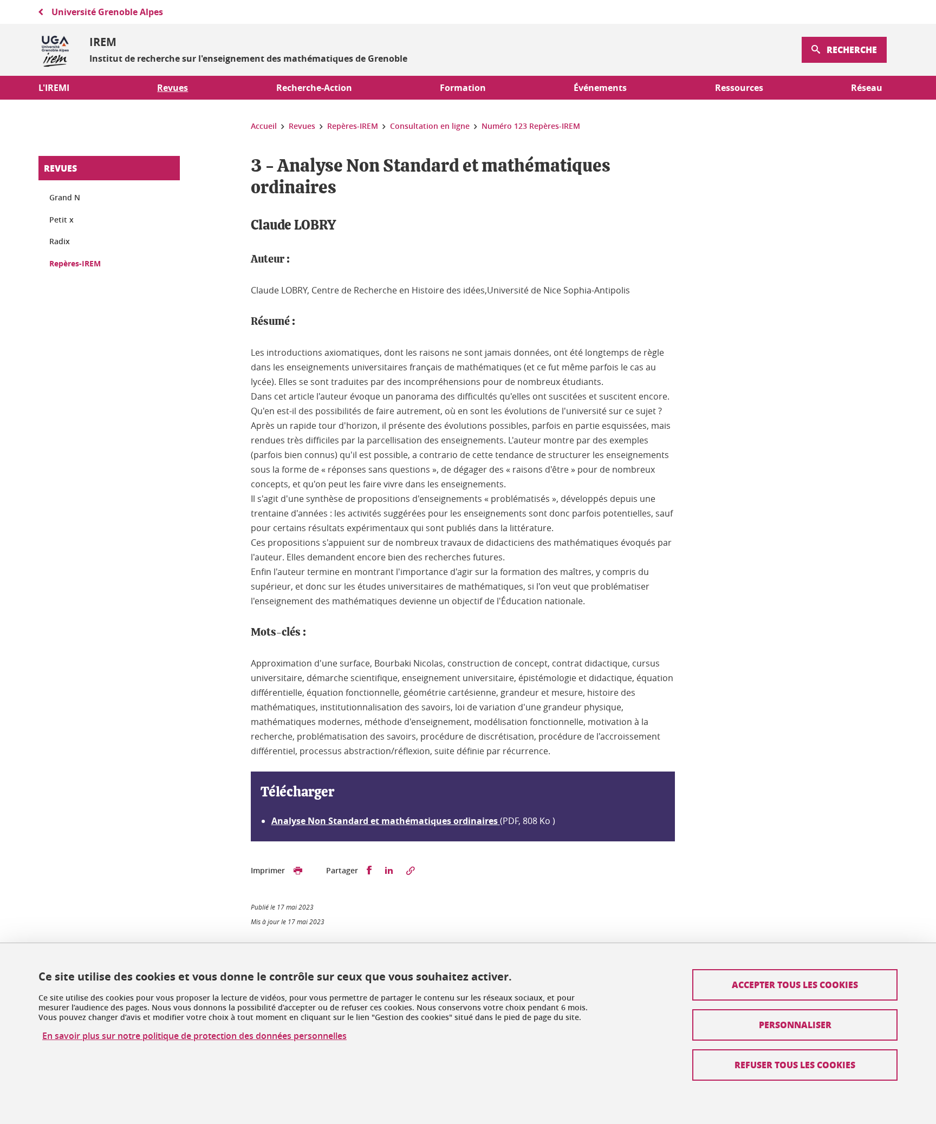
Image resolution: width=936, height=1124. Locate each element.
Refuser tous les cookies (794, 1064)
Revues (60, 168)
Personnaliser (795, 1024)
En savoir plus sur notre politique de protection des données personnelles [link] (194, 1036)
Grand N (64, 197)
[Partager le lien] (410, 870)
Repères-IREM (75, 263)
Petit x (61, 219)
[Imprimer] (297, 870)
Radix (59, 241)
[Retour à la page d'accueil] (55, 49)
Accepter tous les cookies (795, 984)
